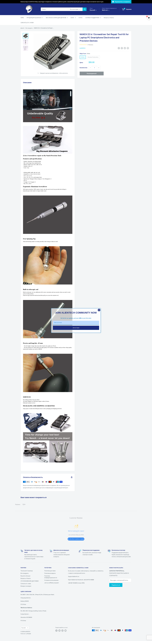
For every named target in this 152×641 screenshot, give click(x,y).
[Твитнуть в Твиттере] (125, 48)
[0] (149, 18)
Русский (23, 627)
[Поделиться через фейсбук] (119, 48)
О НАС (81, 17)
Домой (22, 28)
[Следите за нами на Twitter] (59, 630)
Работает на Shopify (26, 633)
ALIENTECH (82, 48)
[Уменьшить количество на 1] (90, 67)
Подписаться (116, 585)
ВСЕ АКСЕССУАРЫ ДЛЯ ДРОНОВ (56, 17)
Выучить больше (25, 576)
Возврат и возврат (26, 586)
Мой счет (105, 10)
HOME (22, 17)
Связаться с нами (26, 583)
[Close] (99, 310)
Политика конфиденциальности (50, 576)
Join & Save (76, 327)
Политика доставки (49, 570)
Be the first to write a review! (76, 539)
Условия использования (51, 580)
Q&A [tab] (23, 504)
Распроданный (91, 73)
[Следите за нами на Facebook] (56, 630)
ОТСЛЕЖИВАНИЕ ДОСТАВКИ (30, 581)
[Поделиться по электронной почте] (128, 48)
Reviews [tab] (17, 504)
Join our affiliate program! (51, 582)
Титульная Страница (27, 570)
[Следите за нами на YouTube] (65, 630)
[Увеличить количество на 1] (98, 67)
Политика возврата (50, 573)
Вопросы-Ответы (109, 17)
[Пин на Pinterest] (122, 48)
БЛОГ (72, 17)
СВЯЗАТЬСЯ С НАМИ (27, 22)
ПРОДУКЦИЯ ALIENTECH (34, 17)
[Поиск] (85, 9)
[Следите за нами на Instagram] (62, 630)
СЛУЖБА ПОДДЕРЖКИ (92, 17)
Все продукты (29, 28)
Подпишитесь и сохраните (122, 1)
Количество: (84, 67)
